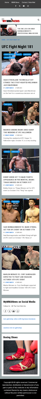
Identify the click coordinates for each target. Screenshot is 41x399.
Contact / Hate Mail (28, 2)
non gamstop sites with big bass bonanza (19, 319)
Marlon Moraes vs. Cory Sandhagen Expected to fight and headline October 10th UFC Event (19, 277)
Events (19, 54)
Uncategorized (9, 57)
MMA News (15, 2)
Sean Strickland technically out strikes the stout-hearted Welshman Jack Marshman (20, 82)
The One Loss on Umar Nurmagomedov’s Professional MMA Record (27, 31)
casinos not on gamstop (12, 328)
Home (7, 2)
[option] (20, 30)
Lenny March (9, 88)
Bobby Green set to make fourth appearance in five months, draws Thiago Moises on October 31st (18, 179)
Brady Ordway (9, 135)
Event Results (9, 54)
